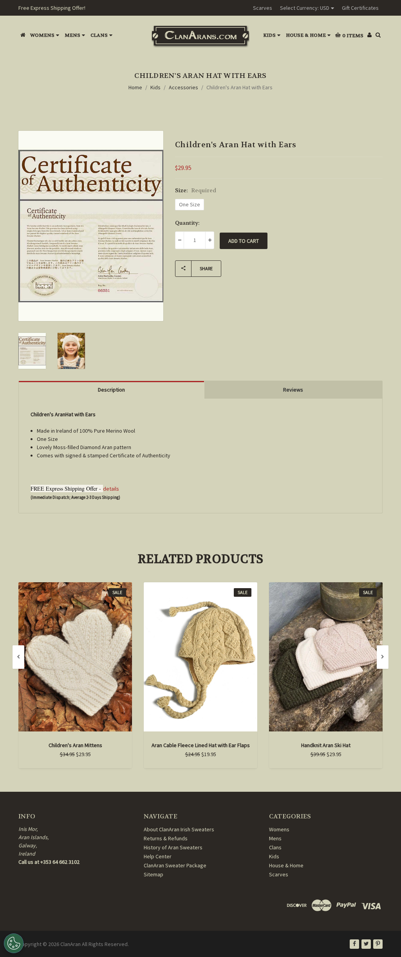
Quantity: (187, 222)
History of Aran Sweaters (173, 847)
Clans (99, 35)
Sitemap (153, 874)
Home (135, 87)
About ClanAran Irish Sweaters (179, 829)
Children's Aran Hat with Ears (239, 87)
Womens (42, 35)
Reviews (293, 389)
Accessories (183, 87)
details (111, 488)
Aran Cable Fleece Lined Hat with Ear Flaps (201, 745)
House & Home (306, 35)
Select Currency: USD (304, 7)
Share (206, 268)
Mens (72, 35)
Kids (269, 35)
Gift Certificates (360, 7)
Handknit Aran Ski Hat (325, 745)
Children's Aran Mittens (75, 745)
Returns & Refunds (166, 838)
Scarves (262, 7)
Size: (195, 190)
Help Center (158, 856)
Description (111, 389)
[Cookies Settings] (13, 943)
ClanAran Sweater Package (175, 865)
